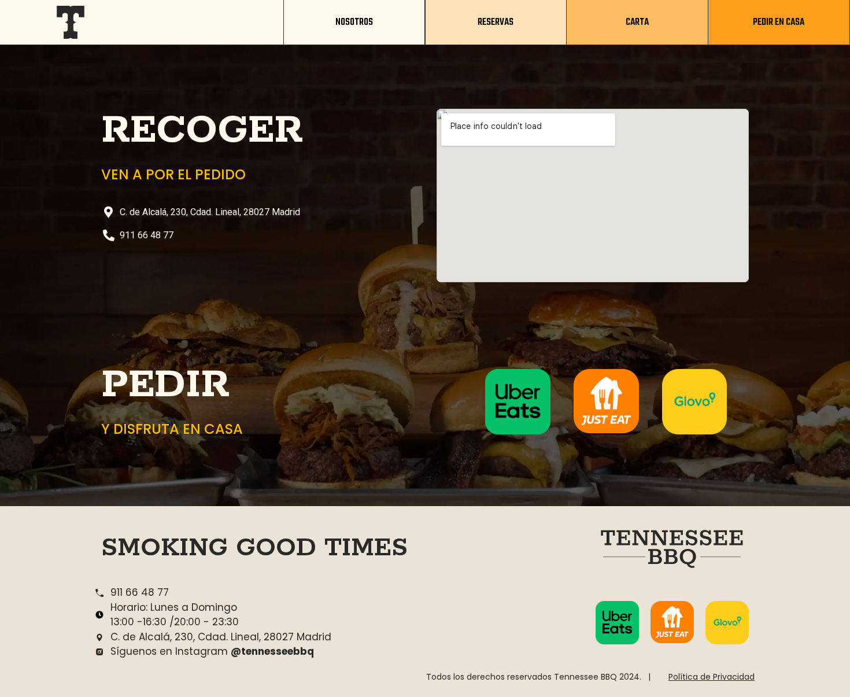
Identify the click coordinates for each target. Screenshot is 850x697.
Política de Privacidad (711, 677)
